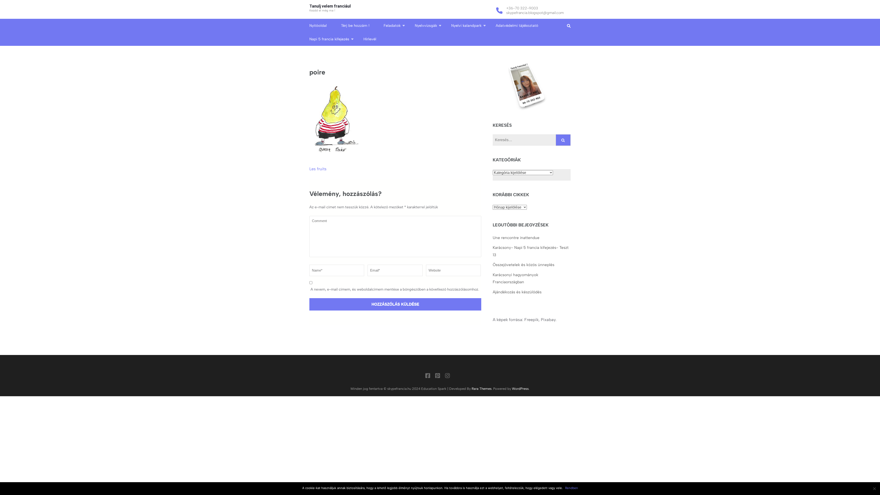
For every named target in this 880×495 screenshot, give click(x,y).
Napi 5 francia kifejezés (329, 39)
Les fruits (318, 168)
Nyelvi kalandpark (466, 25)
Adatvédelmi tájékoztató (517, 25)
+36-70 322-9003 (522, 8)
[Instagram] (447, 376)
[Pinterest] (437, 376)
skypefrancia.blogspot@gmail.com (535, 13)
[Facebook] (427, 376)
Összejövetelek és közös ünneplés (524, 264)
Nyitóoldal (318, 25)
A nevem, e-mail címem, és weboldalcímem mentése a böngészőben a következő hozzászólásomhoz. (395, 289)
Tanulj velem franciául (330, 6)
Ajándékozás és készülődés (517, 292)
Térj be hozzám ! (355, 25)
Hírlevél (369, 39)
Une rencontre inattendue (516, 237)
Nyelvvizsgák (426, 25)
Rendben (571, 488)
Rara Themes (482, 389)
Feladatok (392, 25)
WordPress (520, 389)
